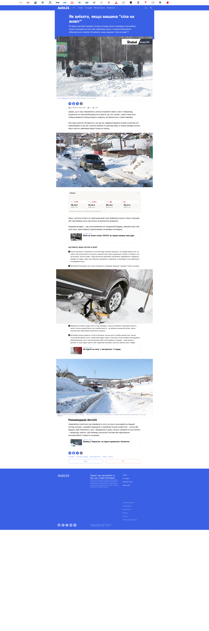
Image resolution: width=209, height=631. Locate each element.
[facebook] (73, 103)
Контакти (125, 516)
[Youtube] (66, 525)
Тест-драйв (88, 8)
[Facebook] (59, 525)
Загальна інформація (128, 502)
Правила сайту (127, 509)
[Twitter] (63, 525)
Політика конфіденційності (130, 519)
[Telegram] (70, 525)
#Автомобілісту (95, 457)
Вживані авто (111, 8)
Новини (80, 8)
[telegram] (69, 103)
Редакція (125, 513)
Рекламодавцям (127, 506)
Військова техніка (99, 8)
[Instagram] (74, 525)
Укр (146, 8)
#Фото (111, 457)
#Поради (71, 457)
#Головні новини (82, 457)
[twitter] (77, 103)
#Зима (104, 457)
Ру (151, 8)
